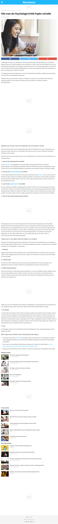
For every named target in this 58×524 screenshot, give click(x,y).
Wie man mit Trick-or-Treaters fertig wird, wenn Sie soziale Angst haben (27, 465)
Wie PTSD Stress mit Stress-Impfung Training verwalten (23, 416)
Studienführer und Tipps (16, 10)
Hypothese (8, 164)
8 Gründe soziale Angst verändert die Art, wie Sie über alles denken (26, 458)
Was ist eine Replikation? (16, 374)
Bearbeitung (18, 338)
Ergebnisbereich (14, 184)
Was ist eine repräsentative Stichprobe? (19, 355)
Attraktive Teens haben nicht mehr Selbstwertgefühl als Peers (24, 471)
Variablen (41, 175)
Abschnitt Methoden (15, 171)
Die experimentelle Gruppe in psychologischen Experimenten (24, 361)
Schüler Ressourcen (5, 10)
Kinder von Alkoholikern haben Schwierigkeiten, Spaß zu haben (25, 430)
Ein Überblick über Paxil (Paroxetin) (18, 436)
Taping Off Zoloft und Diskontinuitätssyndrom (21, 445)
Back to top (29, 517)
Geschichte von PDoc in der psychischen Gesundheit (22, 452)
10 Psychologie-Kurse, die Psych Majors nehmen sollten (23, 423)
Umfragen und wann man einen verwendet (20, 368)
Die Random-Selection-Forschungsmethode (20, 381)
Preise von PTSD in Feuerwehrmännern (19, 410)
